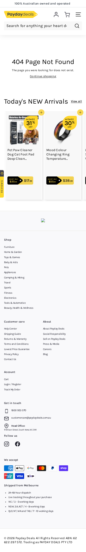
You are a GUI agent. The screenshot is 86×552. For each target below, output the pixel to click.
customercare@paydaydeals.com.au (31, 417)
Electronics (10, 297)
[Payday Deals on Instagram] (7, 444)
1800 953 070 (18, 410)
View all (76, 101)
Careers (47, 349)
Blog (45, 354)
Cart (6, 379)
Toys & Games (12, 257)
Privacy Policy (11, 354)
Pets (6, 267)
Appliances (10, 272)
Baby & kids (11, 262)
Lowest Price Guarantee (17, 349)
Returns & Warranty (15, 338)
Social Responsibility (54, 333)
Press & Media (51, 343)
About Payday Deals (53, 328)
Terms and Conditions (16, 343)
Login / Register (12, 384)
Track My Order (12, 389)
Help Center (10, 328)
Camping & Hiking (14, 277)
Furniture (9, 247)
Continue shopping (43, 76)
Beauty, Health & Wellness (18, 307)
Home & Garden (13, 252)
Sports (7, 287)
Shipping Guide (12, 333)
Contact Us (10, 359)
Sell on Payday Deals (54, 338)
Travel (7, 282)
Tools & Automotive (15, 302)
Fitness (8, 292)
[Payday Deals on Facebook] (18, 444)
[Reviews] (43, 221)
